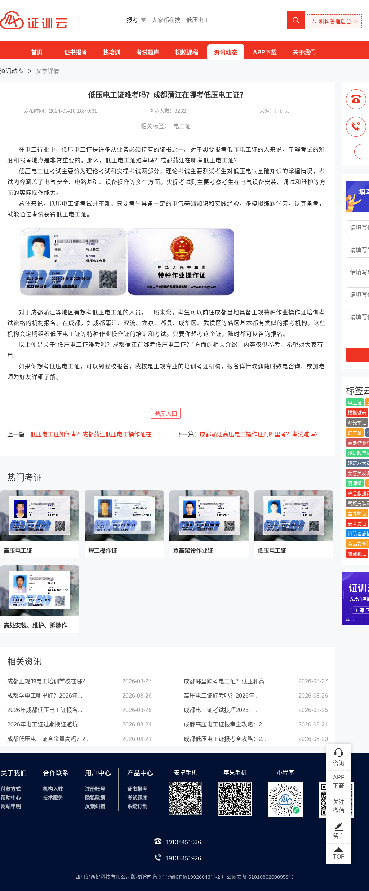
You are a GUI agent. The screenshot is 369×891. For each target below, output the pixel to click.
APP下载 (265, 52)
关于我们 (304, 52)
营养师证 (357, 513)
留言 (338, 836)
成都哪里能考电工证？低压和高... (226, 681)
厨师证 (355, 483)
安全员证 (357, 523)
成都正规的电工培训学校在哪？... (49, 681)
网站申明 (11, 806)
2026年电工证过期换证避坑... (44, 724)
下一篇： (249, 434)
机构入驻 (53, 789)
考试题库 (147, 52)
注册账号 (95, 789)
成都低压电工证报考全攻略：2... (225, 739)
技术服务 (53, 797)
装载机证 (357, 554)
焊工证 (355, 433)
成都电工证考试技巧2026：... (221, 710)
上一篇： (83, 434)
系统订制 (137, 806)
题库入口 (165, 414)
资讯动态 (225, 52)
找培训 (111, 52)
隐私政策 (95, 797)
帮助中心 (11, 797)
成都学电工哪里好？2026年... (44, 696)
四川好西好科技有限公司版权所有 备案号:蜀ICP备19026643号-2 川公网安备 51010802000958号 (184, 877)
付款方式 (11, 789)
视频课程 (186, 52)
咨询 (338, 763)
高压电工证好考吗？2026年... (221, 696)
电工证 (182, 126)
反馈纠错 (95, 806)
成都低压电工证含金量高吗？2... (48, 739)
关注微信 (338, 806)
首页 (36, 52)
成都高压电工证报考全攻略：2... (225, 724)
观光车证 (357, 423)
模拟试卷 (357, 412)
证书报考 (75, 52)
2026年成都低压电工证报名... (44, 710)
